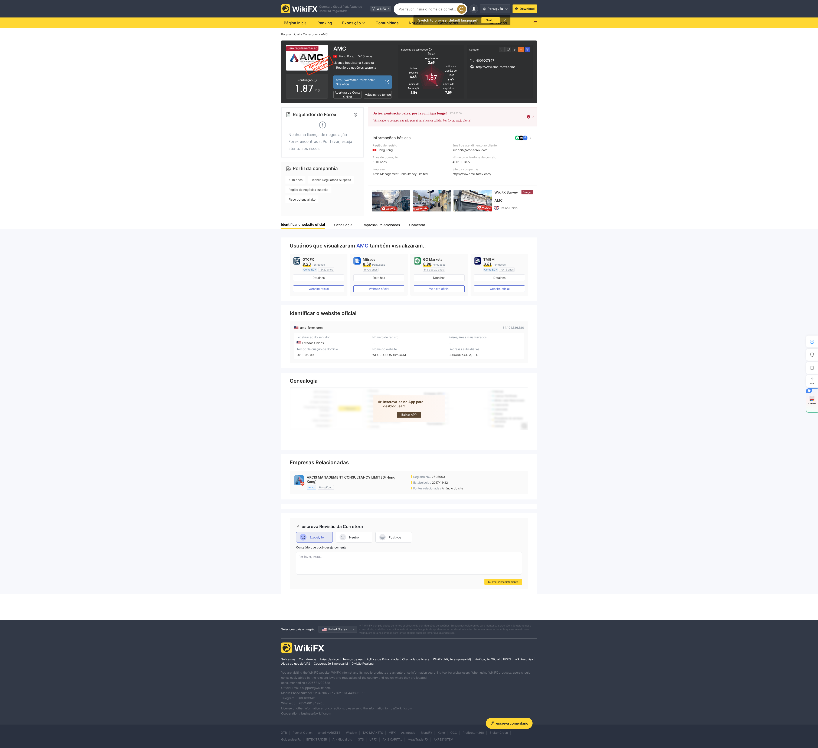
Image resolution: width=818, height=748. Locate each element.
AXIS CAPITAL (392, 739)
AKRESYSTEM (443, 739)
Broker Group (499, 732)
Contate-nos (307, 659)
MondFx (426, 732)
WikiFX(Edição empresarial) (452, 659)
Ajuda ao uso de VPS (295, 663)
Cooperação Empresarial (331, 663)
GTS (361, 739)
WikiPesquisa (524, 659)
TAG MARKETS (373, 732)
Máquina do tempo (378, 94)
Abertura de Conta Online (347, 94)
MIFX (392, 732)
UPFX (373, 739)
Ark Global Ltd (342, 739)
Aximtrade (408, 732)
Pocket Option (302, 732)
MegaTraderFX (418, 739)
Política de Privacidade (383, 659)
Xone (441, 732)
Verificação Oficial (487, 659)
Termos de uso (353, 659)
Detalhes (319, 277)
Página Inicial (290, 34)
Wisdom (351, 732)
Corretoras (310, 34)
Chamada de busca (415, 659)
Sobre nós (288, 659)
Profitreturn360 (473, 732)
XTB (284, 732)
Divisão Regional (362, 663)
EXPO (507, 659)
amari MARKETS (329, 732)
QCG (453, 732)
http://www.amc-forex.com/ (471, 174)
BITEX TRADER (316, 739)
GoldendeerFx (291, 739)
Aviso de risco (329, 659)
